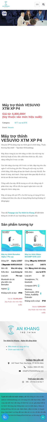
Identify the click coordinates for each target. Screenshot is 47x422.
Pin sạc (19, 276)
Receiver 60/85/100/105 (12, 265)
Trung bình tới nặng (37, 268)
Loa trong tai (16, 272)
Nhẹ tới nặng (16, 268)
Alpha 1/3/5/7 (16, 261)
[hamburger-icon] (37, 4)
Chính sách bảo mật (15, 349)
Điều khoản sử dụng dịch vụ (18, 346)
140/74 (43, 265)
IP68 (20, 293)
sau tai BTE (41, 272)
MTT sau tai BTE (21, 123)
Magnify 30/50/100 (38, 261)
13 (43, 276)
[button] (43, 4)
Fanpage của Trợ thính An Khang (21, 213)
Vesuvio (11, 127)
